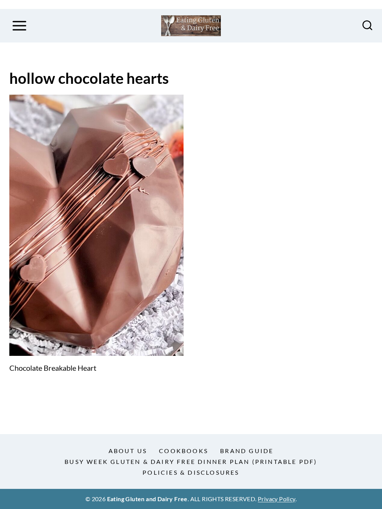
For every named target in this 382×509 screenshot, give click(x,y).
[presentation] (96, 225)
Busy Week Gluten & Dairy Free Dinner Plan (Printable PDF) (191, 461)
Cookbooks (183, 450)
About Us (128, 450)
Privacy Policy (276, 498)
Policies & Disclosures (191, 472)
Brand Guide (246, 450)
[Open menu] (19, 25)
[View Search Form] (367, 26)
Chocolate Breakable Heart (52, 367)
